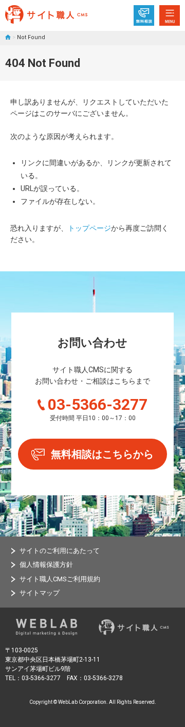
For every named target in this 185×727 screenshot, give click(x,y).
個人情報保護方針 (46, 564)
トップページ (89, 228)
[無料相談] (144, 15)
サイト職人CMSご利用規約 (60, 579)
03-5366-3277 (97, 404)
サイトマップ (40, 593)
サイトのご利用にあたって (60, 551)
